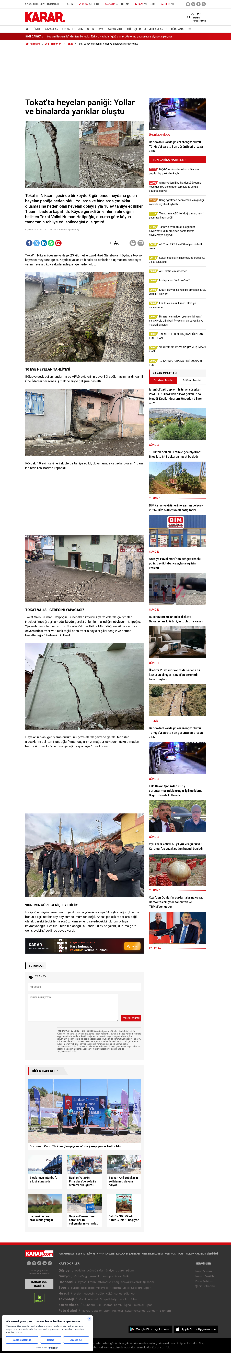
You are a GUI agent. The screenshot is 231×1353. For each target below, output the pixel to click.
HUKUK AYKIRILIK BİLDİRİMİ (202, 1253)
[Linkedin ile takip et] (44, 1263)
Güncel (37, 29)
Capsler (96, 1311)
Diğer (147, 1288)
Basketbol (88, 1288)
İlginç (127, 1305)
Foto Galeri (68, 1310)
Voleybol (102, 1288)
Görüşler (134, 29)
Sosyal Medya (109, 1299)
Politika (80, 1270)
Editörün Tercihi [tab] (191, 380)
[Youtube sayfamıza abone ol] (39, 1263)
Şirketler (148, 1282)
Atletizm (115, 1288)
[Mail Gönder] (58, 243)
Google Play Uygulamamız (153, 1329)
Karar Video (116, 29)
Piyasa (82, 1282)
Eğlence (129, 1294)
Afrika (126, 1276)
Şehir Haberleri (205, 1286)
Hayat (101, 29)
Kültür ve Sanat (135, 1311)
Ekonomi (78, 29)
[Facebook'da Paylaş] (29, 243)
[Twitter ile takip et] (204, 4)
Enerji (115, 1282)
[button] (111, 243)
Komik (118, 1305)
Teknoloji (66, 1299)
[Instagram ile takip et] (50, 1263)
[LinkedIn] (44, 243)
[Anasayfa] (27, 29)
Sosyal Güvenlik (131, 1282)
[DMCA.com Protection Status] (39, 1298)
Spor (90, 29)
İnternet (92, 1299)
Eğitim (130, 1270)
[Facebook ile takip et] (198, 4)
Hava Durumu (204, 1271)
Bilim (134, 1299)
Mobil (82, 1299)
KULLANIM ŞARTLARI (128, 1253)
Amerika (95, 1276)
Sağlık (100, 1294)
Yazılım (124, 1299)
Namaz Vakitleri (205, 1276)
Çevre (120, 1270)
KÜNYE (91, 1253)
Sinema (107, 1305)
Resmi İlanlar (153, 29)
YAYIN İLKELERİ (105, 1253)
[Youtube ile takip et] (188, 4)
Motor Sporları (132, 1288)
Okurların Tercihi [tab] (163, 380)
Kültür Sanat (175, 29)
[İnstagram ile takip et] (193, 4)
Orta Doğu (81, 1276)
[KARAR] (45, 16)
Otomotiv (104, 1282)
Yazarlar (51, 29)
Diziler (78, 1294)
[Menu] (188, 29)
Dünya (65, 29)
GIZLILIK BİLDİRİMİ (152, 1253)
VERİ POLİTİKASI (174, 1253)
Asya (117, 1276)
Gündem (89, 1305)
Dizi (99, 1305)
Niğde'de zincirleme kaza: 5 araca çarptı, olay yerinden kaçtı (82, 36)
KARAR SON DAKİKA (39, 1284)
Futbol (75, 1288)
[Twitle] (36, 243)
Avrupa (108, 1276)
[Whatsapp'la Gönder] (51, 243)
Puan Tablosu (204, 1281)
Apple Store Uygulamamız (198, 1329)
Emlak (92, 1282)
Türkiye (109, 1270)
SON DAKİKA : (34, 36)
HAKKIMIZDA (66, 1253)
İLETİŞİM (81, 1253)
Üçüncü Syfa (94, 1270)
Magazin (89, 1294)
